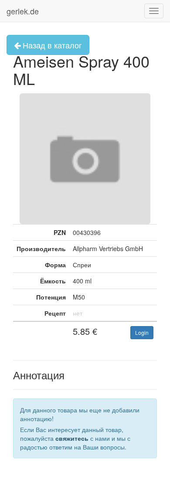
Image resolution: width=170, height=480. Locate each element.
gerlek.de (23, 11)
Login (142, 332)
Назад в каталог (51, 45)
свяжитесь (71, 438)
